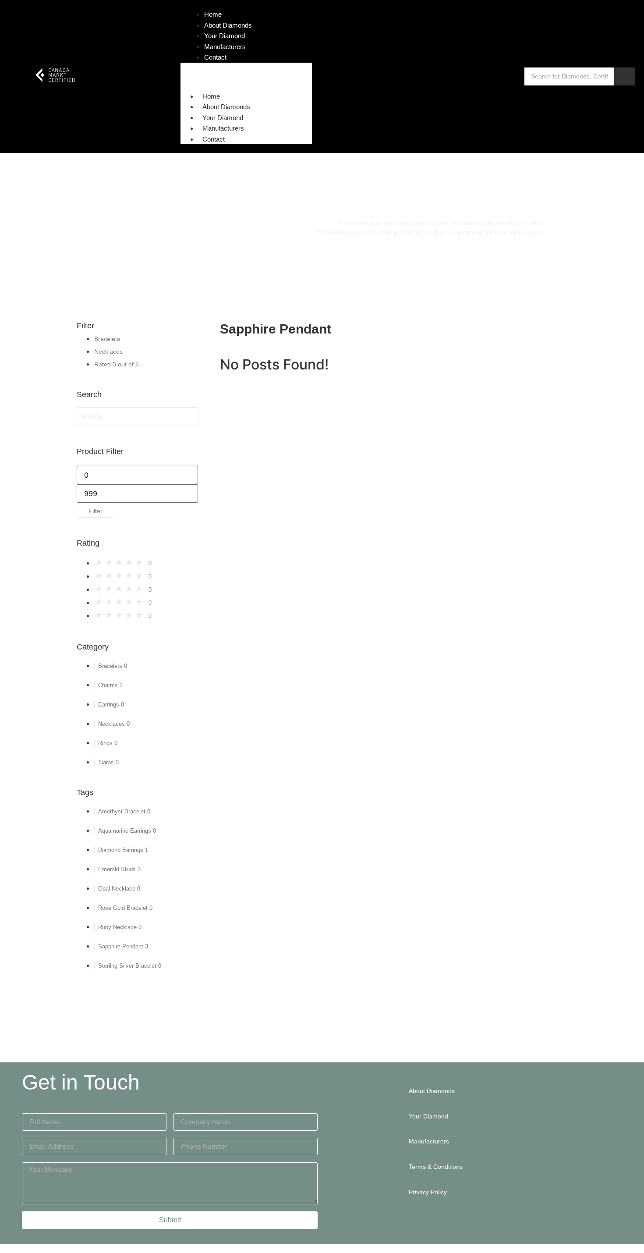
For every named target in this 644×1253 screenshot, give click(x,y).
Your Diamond (222, 117)
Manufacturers (223, 128)
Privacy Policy (428, 1192)
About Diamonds (226, 106)
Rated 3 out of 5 (116, 364)
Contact (213, 139)
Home (211, 96)
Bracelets (107, 338)
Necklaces (108, 351)
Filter (95, 511)
